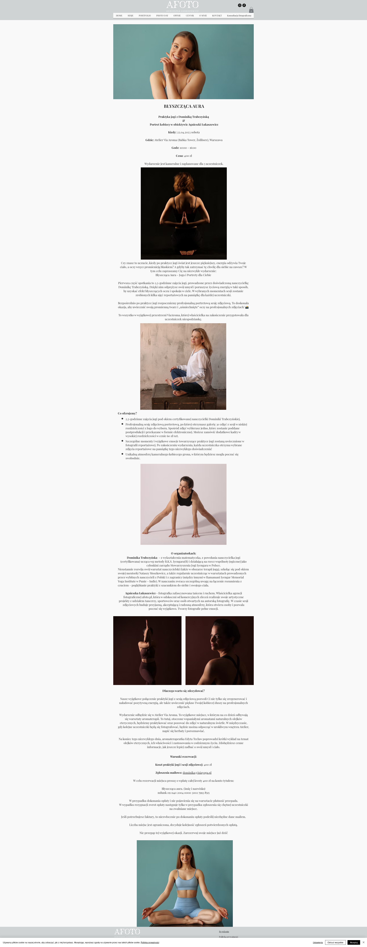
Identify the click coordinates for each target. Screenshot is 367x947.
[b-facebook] (244, 5)
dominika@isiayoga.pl (197, 772)
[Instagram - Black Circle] (239, 5)
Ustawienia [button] (318, 942)
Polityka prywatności (150, 942)
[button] (251, 10)
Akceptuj (354, 942)
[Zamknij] (363, 942)
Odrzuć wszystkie (335, 942)
